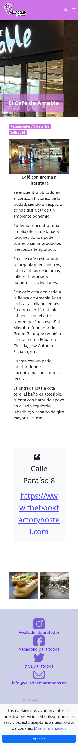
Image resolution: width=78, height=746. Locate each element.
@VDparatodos (39, 666)
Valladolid (17, 132)
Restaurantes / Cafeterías (29, 126)
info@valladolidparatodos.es (39, 683)
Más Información (50, 728)
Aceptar (39, 738)
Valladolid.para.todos (39, 649)
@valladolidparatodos (39, 632)
